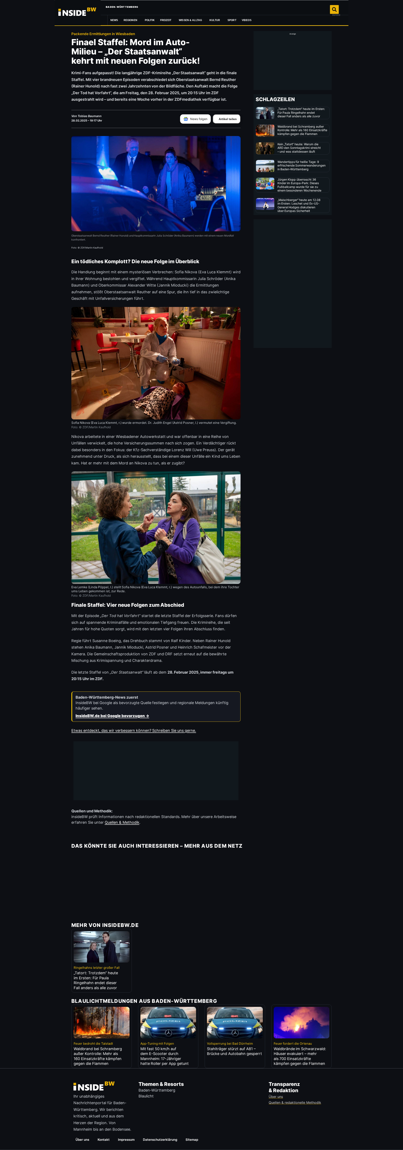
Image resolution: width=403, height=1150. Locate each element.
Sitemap (192, 1140)
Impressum (126, 1140)
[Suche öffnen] (334, 9)
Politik (150, 20)
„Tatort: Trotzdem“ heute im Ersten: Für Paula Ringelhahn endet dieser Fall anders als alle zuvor (301, 112)
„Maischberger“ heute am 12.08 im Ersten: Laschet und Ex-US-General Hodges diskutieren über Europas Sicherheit (299, 205)
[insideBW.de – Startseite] (78, 12)
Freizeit (165, 20)
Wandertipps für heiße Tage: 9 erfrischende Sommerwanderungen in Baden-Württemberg (301, 165)
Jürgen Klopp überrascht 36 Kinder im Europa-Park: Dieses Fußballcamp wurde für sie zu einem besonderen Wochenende (299, 185)
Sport (232, 20)
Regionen (130, 20)
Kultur (214, 20)
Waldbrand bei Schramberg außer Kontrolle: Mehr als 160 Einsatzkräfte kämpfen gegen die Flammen (302, 130)
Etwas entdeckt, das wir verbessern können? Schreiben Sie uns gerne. (133, 730)
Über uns (82, 1140)
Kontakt (104, 1140)
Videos (246, 20)
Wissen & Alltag (190, 20)
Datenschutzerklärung (160, 1140)
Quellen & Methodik (122, 822)
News (114, 20)
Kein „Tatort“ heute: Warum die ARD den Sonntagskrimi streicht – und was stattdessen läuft (299, 147)
